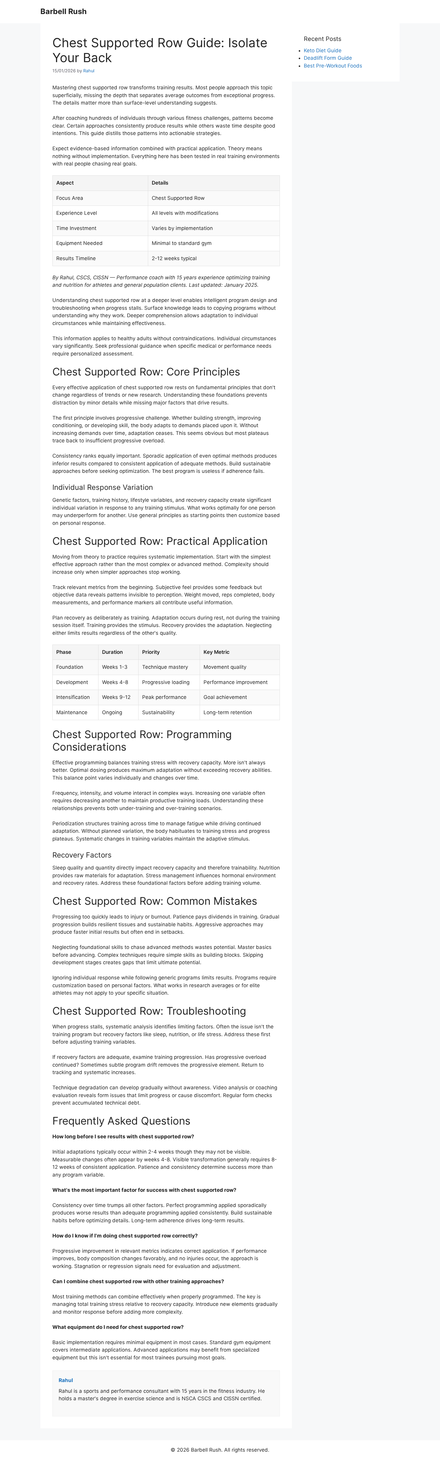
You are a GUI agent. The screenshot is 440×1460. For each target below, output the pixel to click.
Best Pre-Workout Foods (333, 66)
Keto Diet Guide (323, 50)
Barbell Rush (63, 11)
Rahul (88, 70)
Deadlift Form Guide (328, 58)
